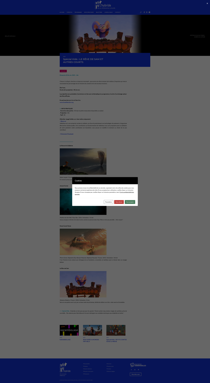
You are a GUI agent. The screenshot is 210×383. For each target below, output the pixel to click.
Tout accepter (130, 202)
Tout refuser (119, 202)
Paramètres (108, 202)
